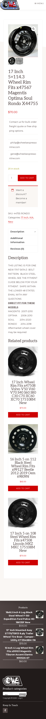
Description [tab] (17, 231)
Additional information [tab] (17, 240)
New (10, 221)
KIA (31, 217)
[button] (33, 29)
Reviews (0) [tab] (17, 248)
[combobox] (15, 693)
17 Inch (24, 217)
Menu (40, 3)
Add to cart (27, 178)
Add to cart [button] (23, 415)
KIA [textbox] (6, 695)
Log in (20, 698)
